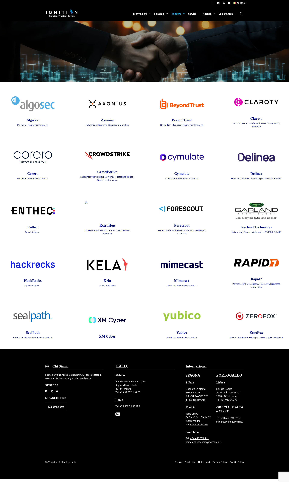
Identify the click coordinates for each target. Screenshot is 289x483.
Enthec (32, 227)
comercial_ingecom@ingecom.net (203, 442)
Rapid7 (256, 279)
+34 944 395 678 (199, 396)
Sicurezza (102, 125)
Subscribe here (56, 406)
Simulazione (171, 178)
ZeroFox (256, 332)
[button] (241, 13)
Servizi (192, 13)
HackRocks (33, 281)
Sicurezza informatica (38, 125)
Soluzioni (159, 13)
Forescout (182, 225)
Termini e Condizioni (185, 462)
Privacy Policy (220, 462)
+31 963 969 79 (229, 399)
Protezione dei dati (124, 177)
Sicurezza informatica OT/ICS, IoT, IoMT (260, 123)
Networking (91, 125)
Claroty (256, 118)
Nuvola (111, 177)
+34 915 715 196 (199, 424)
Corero (32, 174)
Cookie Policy (237, 462)
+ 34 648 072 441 (199, 438)
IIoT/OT (236, 123)
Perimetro (21, 125)
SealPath (33, 332)
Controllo (245, 178)
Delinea (256, 174)
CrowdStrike (107, 172)
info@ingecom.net (195, 399)
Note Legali (204, 462)
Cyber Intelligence (98, 177)
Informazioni (139, 13)
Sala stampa (226, 13)
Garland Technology (256, 227)
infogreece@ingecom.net (229, 421)
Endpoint (84, 177)
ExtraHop (107, 225)
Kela (107, 281)
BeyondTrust (182, 120)
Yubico (181, 332)
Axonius (107, 120)
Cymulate (181, 174)
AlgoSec (32, 120)
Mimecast (181, 281)
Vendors (176, 13)
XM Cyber (107, 336)
